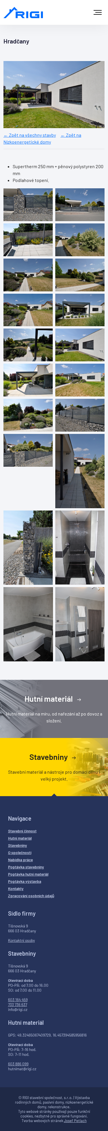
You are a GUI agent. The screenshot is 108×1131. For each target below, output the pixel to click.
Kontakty (16, 888)
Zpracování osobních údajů (31, 895)
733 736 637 (17, 1004)
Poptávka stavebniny (26, 866)
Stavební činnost (22, 830)
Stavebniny (49, 756)
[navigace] (98, 12)
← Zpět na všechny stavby (29, 135)
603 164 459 (18, 999)
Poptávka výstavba (24, 881)
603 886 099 (18, 1063)
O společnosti (19, 852)
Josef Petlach (75, 1120)
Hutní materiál (49, 698)
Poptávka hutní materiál (28, 874)
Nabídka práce (20, 859)
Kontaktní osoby (21, 940)
